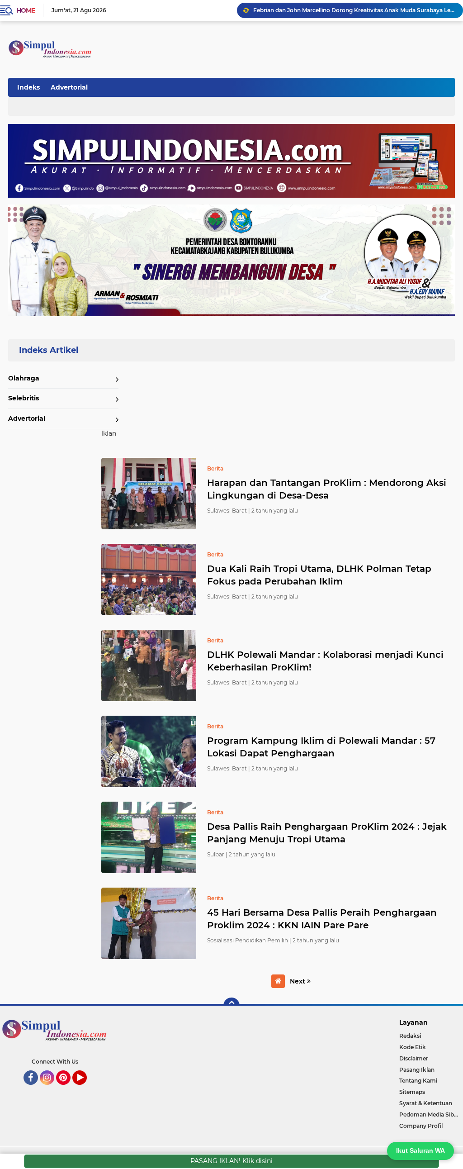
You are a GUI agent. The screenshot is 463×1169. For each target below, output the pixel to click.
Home (25, 10)
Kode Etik (412, 1047)
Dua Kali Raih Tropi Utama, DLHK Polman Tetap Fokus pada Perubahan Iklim (319, 575)
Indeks (28, 87)
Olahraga (23, 378)
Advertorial (69, 87)
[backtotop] (231, 1006)
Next (298, 981)
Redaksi (410, 1035)
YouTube (85, 1089)
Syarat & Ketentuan (425, 1103)
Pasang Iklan (417, 1069)
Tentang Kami (418, 1080)
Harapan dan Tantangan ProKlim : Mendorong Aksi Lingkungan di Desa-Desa (326, 489)
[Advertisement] (288, 85)
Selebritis (23, 398)
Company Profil (421, 1125)
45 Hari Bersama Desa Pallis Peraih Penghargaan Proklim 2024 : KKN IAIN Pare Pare (322, 919)
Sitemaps (412, 1091)
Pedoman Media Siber (429, 1114)
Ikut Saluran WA (420, 1150)
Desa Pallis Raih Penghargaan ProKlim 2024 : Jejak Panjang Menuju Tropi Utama (327, 833)
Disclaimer (413, 1058)
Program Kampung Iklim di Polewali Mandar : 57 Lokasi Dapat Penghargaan (321, 747)
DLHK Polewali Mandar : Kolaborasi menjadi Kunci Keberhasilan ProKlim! (325, 661)
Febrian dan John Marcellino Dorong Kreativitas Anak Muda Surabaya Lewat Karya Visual (354, 10)
